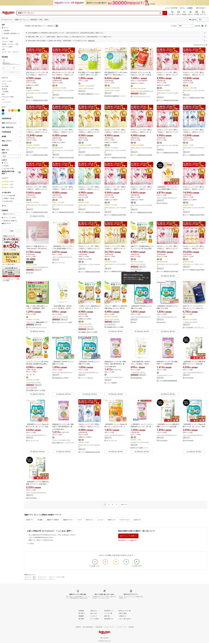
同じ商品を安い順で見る (37, 216)
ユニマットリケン (7, 81)
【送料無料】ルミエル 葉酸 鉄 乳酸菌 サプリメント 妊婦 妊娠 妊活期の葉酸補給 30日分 (194, 364)
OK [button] (147, 278)
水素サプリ (29, 520)
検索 (12, 72)
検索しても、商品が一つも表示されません (41, 540)
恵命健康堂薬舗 (137, 378)
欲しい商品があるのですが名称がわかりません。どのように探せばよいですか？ (52, 535)
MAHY (134, 322)
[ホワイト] (6, 110)
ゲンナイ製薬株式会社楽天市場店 (38, 100)
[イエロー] (15, 110)
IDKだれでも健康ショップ (140, 448)
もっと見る (30, 543)
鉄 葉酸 (40, 520)
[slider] (2, 64)
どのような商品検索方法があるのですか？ (41, 537)
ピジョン (4, 84)
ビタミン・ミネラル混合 (57, 577)
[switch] (19, 172)
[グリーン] (19, 110)
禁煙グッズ (111, 520)
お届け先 (4, 152)
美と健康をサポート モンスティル (64, 443)
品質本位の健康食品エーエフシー (90, 94)
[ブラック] (3, 110)
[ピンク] (9, 110)
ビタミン (52, 579)
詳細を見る (91, 40)
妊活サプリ (137, 520)
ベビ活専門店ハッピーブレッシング (195, 327)
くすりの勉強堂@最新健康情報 (168, 381)
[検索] (165, 13)
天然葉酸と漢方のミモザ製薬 (88, 332)
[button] (201, 8)
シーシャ (100, 520)
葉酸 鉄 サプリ (68, 520)
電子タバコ (89, 520)
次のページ (124, 504)
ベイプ (79, 520)
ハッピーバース (6, 102)
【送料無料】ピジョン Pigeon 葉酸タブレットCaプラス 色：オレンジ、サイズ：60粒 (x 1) (115, 426)
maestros (31, 273)
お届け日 (4, 160)
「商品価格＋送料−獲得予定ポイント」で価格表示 (38, 26)
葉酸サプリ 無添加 (53, 520)
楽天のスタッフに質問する (128, 536)
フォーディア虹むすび (86, 378)
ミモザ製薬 (5, 91)
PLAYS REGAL (163, 203)
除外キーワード (6, 223)
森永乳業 (4, 89)
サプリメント (42, 577)
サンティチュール (59, 262)
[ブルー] (3, 113)
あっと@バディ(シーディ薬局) (63, 322)
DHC (3, 94)
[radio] (2, 27)
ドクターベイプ (124, 520)
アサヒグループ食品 (7, 97)
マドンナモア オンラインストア (37, 327)
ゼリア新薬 (5, 86)
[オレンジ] (12, 110)
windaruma (162, 322)
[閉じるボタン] (205, 33)
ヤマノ (4, 99)
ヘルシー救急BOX (111, 383)
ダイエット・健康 (30, 577)
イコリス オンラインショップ (141, 96)
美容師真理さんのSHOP (61, 378)
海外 (8, 150)
